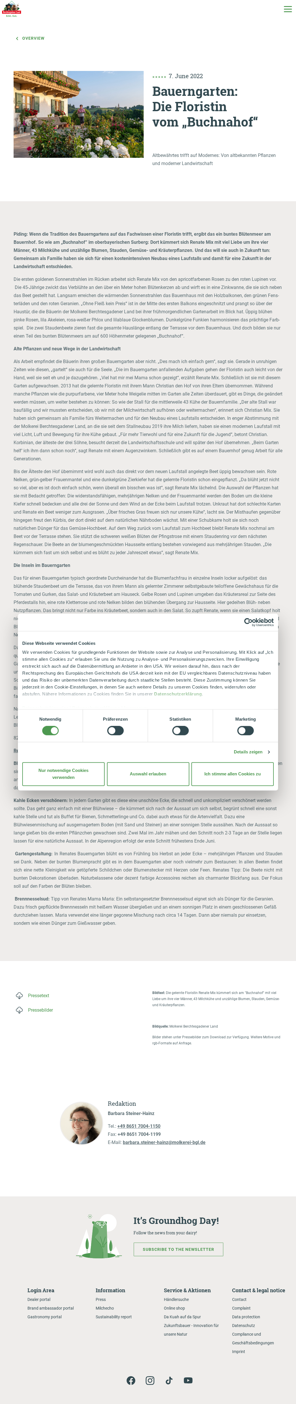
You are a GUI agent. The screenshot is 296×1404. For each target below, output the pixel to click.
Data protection (246, 1317)
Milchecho (105, 1308)
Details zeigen (248, 752)
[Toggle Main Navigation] (288, 8)
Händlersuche (176, 1299)
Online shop (174, 1308)
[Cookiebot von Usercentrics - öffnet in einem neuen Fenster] (248, 622)
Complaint (241, 1308)
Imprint (238, 1351)
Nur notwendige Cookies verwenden (63, 774)
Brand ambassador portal (50, 1308)
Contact (239, 1299)
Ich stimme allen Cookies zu (232, 773)
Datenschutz (243, 1325)
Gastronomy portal (44, 1317)
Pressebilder (40, 1010)
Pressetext (38, 995)
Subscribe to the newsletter (178, 1249)
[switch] (115, 730)
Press (101, 1299)
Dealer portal (38, 1299)
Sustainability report (114, 1317)
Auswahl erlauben (148, 773)
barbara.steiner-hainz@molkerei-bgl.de (164, 1142)
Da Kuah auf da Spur (182, 1317)
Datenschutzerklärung (178, 693)
